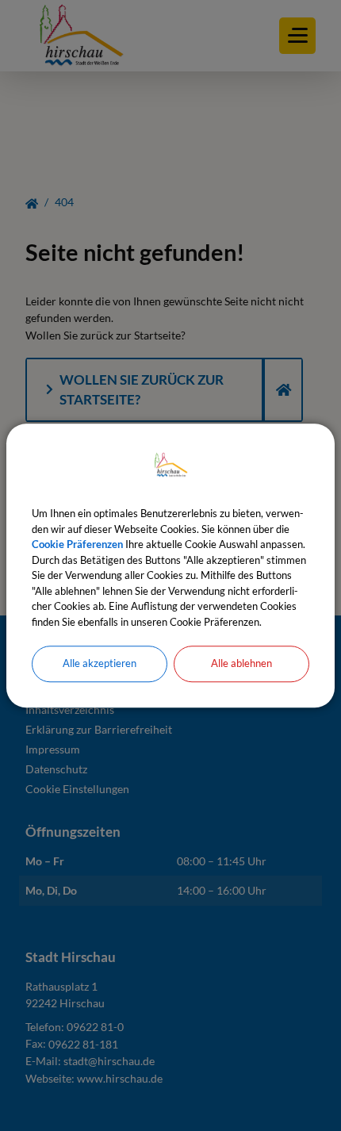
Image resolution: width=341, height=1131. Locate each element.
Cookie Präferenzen (77, 544)
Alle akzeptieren (99, 663)
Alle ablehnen (241, 663)
